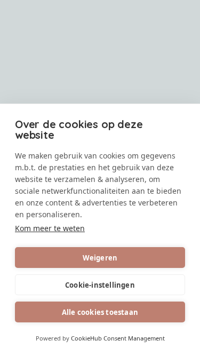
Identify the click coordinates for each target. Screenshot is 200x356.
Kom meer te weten (50, 228)
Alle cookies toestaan (100, 312)
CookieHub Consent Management (118, 338)
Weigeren (100, 258)
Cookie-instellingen (100, 285)
